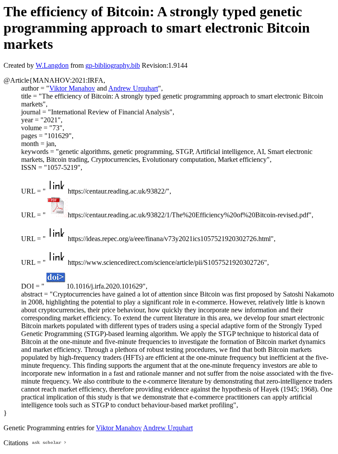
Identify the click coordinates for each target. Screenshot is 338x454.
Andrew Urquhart (133, 88)
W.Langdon (52, 65)
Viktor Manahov (72, 88)
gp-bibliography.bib (112, 65)
